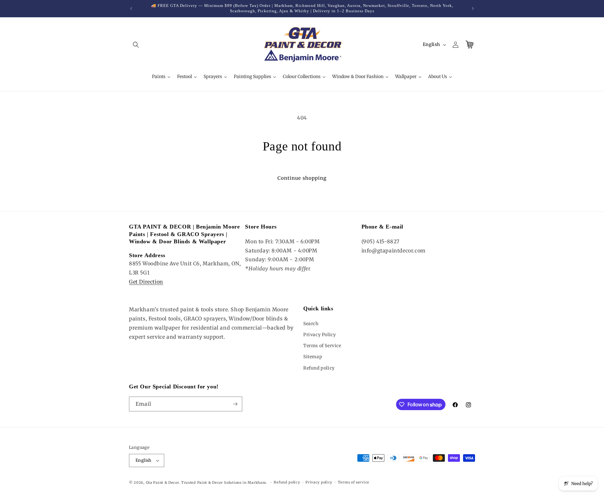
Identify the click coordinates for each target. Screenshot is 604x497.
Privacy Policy (319, 334)
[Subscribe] (235, 404)
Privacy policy (318, 482)
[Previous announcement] (131, 8)
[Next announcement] (473, 8)
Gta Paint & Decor (162, 482)
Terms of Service (322, 345)
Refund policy (319, 368)
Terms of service (353, 482)
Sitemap (312, 356)
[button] (136, 45)
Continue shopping (302, 178)
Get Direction (146, 282)
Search (311, 323)
